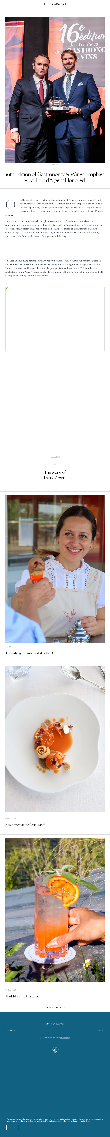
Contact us (55, 1089)
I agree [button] (12, 1127)
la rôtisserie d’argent (55, 1067)
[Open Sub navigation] (106, 4)
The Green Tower (55, 1084)
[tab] (52, 437)
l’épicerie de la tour (55, 1062)
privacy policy (65, 1037)
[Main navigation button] (4, 4)
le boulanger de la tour (55, 1073)
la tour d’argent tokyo (55, 1078)
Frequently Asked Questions (55, 1095)
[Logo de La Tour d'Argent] (55, 4)
